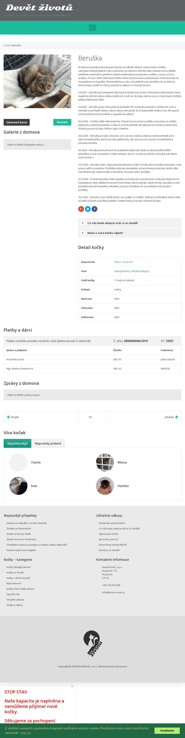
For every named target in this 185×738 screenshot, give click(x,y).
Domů (7, 45)
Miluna (122, 462)
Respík (15, 417)
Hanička (123, 486)
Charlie (36, 462)
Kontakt (62, 122)
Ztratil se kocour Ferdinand (21, 539)
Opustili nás (13, 594)
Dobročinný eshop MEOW (113, 544)
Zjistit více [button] (25, 732)
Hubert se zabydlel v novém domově (27, 523)
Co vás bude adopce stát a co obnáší (112, 223)
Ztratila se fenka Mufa (19, 528)
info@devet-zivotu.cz (113, 592)
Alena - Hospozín (123, 262)
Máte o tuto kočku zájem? (105, 233)
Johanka (169, 417)
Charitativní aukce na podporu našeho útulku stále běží (37, 544)
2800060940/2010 (61, 15)
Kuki (34, 486)
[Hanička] (105, 485)
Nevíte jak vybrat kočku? (112, 523)
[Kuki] (18, 485)
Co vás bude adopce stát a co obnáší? (119, 528)
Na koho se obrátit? (109, 550)
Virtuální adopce (140, 271)
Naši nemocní (14, 583)
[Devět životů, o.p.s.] (39, 6)
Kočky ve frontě (15, 572)
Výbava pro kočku (109, 533)
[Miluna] (105, 462)
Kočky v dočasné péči (18, 578)
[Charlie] (18, 462)
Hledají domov (122, 271)
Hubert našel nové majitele (21, 550)
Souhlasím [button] (167, 730)
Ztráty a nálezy (15, 605)
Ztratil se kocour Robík (19, 533)
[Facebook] (167, 10)
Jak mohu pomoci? (109, 539)
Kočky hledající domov (19, 567)
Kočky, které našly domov (20, 588)
